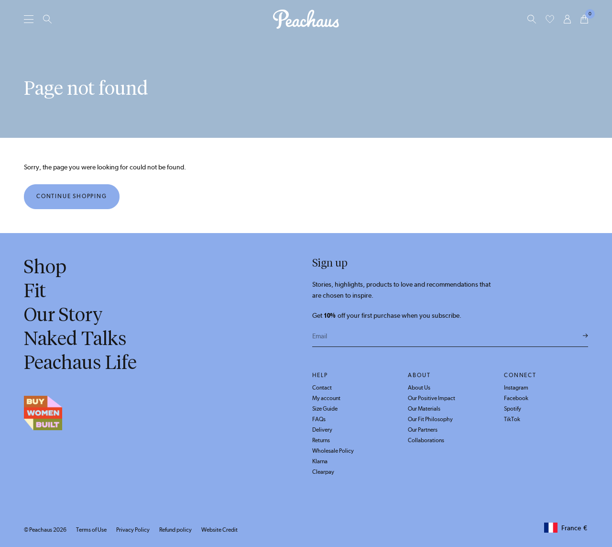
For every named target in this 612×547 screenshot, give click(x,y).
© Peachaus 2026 (45, 529)
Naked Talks (75, 338)
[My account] (567, 19)
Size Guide (325, 408)
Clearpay (323, 472)
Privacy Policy (133, 529)
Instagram (516, 387)
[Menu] (28, 18)
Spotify (512, 408)
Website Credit (219, 529)
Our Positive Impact (431, 398)
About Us (419, 387)
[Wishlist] (550, 19)
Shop (45, 266)
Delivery (322, 429)
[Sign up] (585, 336)
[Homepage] (306, 19)
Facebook (516, 398)
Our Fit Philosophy (430, 419)
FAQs (319, 419)
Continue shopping (71, 196)
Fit (35, 290)
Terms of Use (91, 529)
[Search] (47, 19)
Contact (322, 387)
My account (326, 398)
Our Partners (422, 429)
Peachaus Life (80, 362)
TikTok (512, 419)
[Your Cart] (584, 19)
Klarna (320, 461)
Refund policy (175, 529)
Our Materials (424, 408)
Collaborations (426, 440)
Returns (321, 440)
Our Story (63, 314)
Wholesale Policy (333, 450)
